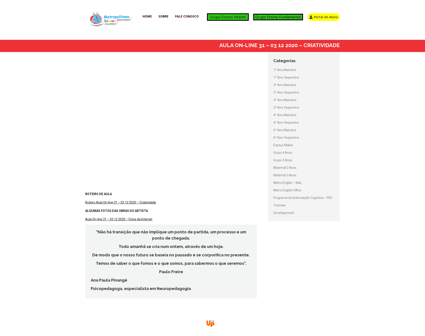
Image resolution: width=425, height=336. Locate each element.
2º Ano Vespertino (286, 92)
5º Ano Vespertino (286, 137)
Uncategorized (283, 213)
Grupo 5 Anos (282, 160)
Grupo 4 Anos (282, 152)
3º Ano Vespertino (286, 107)
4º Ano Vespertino (286, 122)
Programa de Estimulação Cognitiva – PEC (302, 198)
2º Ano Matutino (284, 85)
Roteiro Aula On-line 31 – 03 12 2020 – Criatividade (120, 202)
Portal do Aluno (326, 17)
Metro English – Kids (287, 182)
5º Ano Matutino (284, 130)
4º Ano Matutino (284, 115)
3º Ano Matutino (284, 100)
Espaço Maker (283, 145)
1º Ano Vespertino (286, 77)
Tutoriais (279, 205)
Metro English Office (287, 190)
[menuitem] (147, 16)
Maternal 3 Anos (284, 175)
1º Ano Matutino (284, 70)
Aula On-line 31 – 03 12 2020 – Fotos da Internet (118, 219)
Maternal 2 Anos (284, 167)
